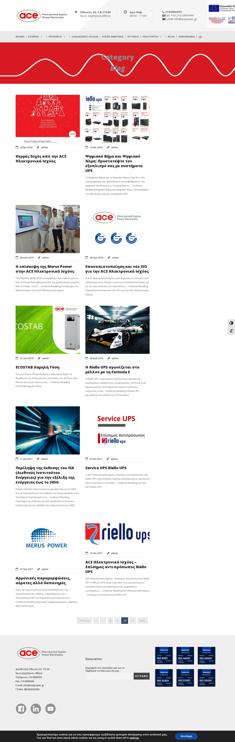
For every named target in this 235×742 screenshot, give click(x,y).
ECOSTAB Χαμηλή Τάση (37, 367)
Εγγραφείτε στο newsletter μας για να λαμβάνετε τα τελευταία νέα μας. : (104, 669)
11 (132, 620)
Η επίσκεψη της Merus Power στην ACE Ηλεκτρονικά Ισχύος (45, 269)
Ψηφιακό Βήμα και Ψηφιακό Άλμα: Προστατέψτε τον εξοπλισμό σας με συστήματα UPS (114, 163)
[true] (42, 15)
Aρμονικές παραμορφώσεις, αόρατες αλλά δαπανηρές (43, 580)
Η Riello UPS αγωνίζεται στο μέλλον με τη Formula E (112, 369)
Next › (143, 620)
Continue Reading (117, 189)
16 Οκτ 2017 (96, 553)
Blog (171, 36)
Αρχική (20, 36)
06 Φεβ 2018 (96, 358)
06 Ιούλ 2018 (26, 257)
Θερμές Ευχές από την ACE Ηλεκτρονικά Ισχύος (41, 159)
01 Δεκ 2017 (96, 459)
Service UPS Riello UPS (105, 467)
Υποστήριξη (150, 36)
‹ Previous (84, 620)
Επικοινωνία (187, 36)
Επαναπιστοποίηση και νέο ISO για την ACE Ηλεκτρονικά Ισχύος (117, 269)
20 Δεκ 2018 (26, 147)
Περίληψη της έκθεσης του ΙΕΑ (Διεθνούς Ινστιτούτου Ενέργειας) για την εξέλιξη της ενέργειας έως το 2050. (45, 475)
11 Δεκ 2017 (26, 459)
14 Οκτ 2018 (96, 147)
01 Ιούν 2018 (26, 358)
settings (134, 738)
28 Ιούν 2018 (96, 257)
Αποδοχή (186, 736)
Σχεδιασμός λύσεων (85, 36)
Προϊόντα (55, 36)
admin (44, 147)
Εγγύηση (132, 36)
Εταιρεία (33, 36)
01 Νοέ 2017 (26, 569)
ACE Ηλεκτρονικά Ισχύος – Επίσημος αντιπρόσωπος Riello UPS (115, 567)
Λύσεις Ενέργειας (113, 36)
